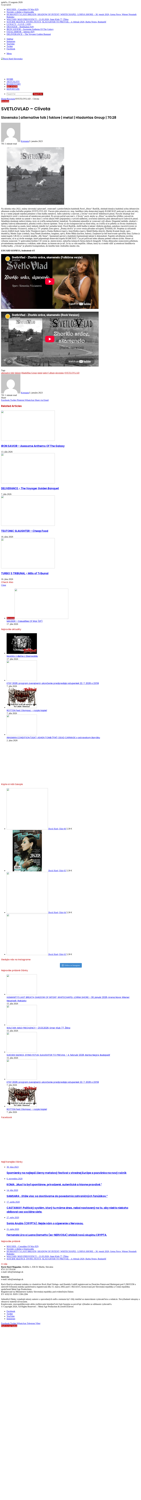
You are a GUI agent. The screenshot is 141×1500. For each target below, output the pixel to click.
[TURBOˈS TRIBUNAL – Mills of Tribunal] (28, 567)
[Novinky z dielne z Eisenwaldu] (22, 653)
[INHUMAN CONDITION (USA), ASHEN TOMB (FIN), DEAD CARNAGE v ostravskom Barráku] (22, 734)
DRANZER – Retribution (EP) (20, 27)
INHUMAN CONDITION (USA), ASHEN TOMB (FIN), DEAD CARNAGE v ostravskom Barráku (53, 737)
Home (3, 99)
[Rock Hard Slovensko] (12, 59)
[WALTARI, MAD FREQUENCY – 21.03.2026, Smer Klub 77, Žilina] (22, 1025)
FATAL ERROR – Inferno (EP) (20, 32)
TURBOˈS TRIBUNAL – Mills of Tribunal (24, 573)
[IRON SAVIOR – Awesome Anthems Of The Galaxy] (28, 440)
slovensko (59, 373)
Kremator (25, 141)
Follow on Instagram (72, 965)
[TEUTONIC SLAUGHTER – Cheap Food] (28, 525)
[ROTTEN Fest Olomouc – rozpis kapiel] (22, 707)
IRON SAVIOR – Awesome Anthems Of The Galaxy (30, 29)
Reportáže (13, 89)
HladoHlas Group (29, 373)
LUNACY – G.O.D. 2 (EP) (19, 24)
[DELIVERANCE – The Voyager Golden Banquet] (28, 482)
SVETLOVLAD (71, 373)
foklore (18, 373)
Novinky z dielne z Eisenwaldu (20, 12)
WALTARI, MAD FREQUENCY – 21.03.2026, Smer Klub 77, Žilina (37, 19)
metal (39, 373)
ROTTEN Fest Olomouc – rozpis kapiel (27, 710)
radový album (49, 373)
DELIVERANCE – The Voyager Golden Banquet (29, 34)
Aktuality (13, 81)
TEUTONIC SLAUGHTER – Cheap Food (24, 531)
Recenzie (12, 86)
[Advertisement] (51, 69)
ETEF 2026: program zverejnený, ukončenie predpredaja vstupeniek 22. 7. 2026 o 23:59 (53, 683)
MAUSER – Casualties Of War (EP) (23, 9)
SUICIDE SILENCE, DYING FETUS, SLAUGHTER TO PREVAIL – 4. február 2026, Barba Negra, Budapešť (56, 22)
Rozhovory (14, 84)
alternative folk (7, 373)
